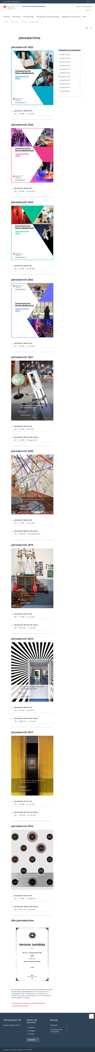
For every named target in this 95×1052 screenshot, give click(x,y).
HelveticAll (53, 1025)
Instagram (32, 1031)
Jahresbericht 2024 (65, 58)
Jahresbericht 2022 (65, 65)
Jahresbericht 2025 (65, 54)
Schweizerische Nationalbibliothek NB (33, 6)
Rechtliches (6, 1049)
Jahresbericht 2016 (65, 87)
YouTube (31, 1034)
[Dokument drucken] (86, 27)
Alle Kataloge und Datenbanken (56, 1030)
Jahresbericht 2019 (65, 76)
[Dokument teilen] (90, 27)
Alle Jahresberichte (65, 91)
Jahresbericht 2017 (65, 84)
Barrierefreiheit (29, 1049)
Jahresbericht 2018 (65, 80)
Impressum (13, 1049)
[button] (6, 16)
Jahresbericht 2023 (65, 62)
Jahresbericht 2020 (65, 73)
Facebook (32, 1027)
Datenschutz (20, 1049)
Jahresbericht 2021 (65, 69)
